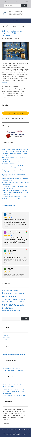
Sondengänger (8, 308)
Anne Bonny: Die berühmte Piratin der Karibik (15, 151)
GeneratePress (22, 434)
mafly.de (27, 429)
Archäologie (5, 290)
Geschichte (19, 293)
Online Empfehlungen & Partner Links (13, 370)
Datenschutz (6, 337)
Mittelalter (22, 299)
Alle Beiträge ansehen (9, 205)
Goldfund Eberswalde (15, 93)
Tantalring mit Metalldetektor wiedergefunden (15, 149)
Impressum (6, 335)
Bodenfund (7, 293)
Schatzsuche (9, 304)
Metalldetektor (9, 296)
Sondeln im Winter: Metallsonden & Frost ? (14, 196)
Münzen (5, 302)
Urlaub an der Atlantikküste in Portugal (14, 395)
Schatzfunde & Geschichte (11, 86)
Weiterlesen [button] (6, 226)
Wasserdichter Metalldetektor (11, 310)
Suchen (24, 5)
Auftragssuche (14, 290)
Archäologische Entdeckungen (12, 89)
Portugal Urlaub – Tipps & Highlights (13, 389)
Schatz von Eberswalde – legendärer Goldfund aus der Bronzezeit (14, 33)
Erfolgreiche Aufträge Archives (12, 368)
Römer (21, 302)
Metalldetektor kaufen (10, 299)
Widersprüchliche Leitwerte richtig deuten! (14, 190)
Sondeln (20, 305)
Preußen (15, 302)
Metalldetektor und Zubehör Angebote (14, 354)
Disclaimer (6, 340)
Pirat (10, 302)
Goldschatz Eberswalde (9, 95)
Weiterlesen (5, 82)
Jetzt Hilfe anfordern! (15, 113)
